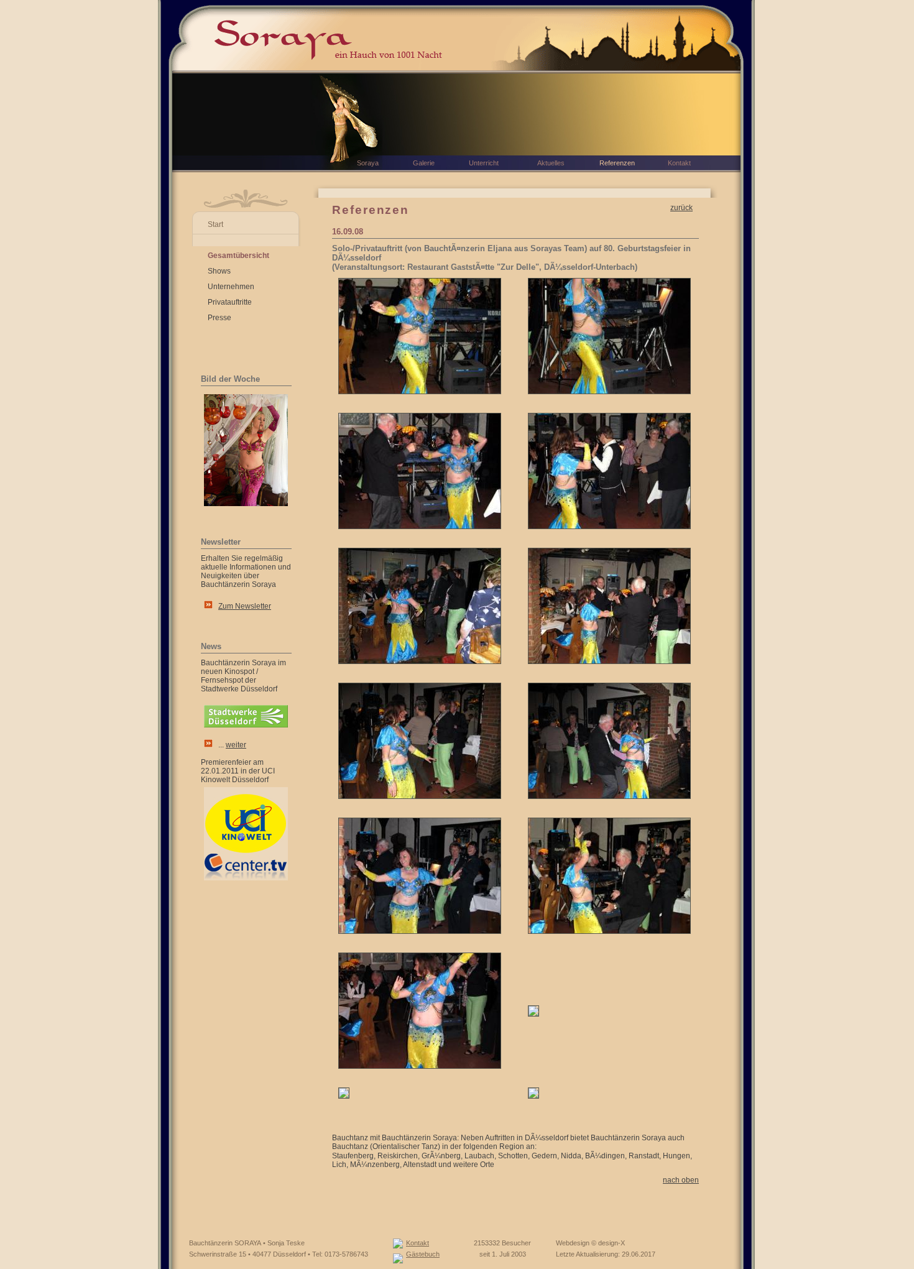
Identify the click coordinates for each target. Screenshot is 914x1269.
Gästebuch (423, 1254)
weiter (236, 745)
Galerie (424, 163)
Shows (219, 271)
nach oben (681, 1180)
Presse (219, 317)
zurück (681, 207)
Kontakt (417, 1243)
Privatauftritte (230, 302)
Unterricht (484, 163)
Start (215, 224)
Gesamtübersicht (238, 255)
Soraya (368, 163)
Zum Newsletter (244, 606)
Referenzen (617, 163)
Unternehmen (231, 286)
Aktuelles (551, 163)
